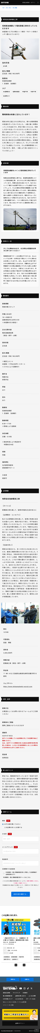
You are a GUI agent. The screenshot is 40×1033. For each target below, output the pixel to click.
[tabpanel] (15, 940)
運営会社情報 (6, 992)
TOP (3, 7)
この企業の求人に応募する (13, 827)
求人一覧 (8, 7)
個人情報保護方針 (15, 877)
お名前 (6, 834)
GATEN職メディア (8, 999)
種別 (5, 820)
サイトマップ (16, 992)
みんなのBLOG (19, 999)
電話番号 (5, 859)
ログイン (33, 2)
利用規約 (6, 877)
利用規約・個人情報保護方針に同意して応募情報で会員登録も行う (21, 873)
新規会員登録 (26, 2)
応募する (27, 979)
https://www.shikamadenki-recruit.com (17, 686)
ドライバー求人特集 (8, 1005)
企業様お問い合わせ (20, 996)
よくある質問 (32, 996)
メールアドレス (9, 847)
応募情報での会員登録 (8, 869)
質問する (13, 979)
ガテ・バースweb (30, 999)
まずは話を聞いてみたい (12, 824)
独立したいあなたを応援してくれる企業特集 (14, 1002)
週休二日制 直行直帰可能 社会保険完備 (15, 939)
